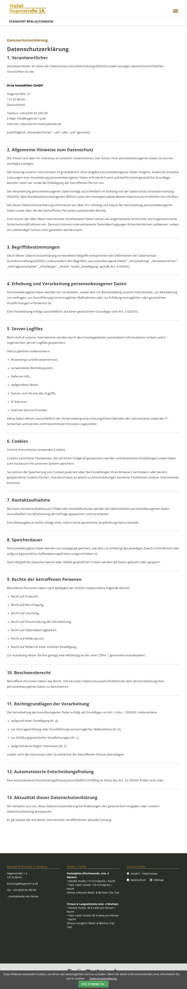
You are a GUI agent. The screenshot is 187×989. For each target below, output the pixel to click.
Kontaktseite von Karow (22, 896)
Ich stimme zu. (94, 984)
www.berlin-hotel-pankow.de (40, 124)
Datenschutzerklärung (103, 978)
